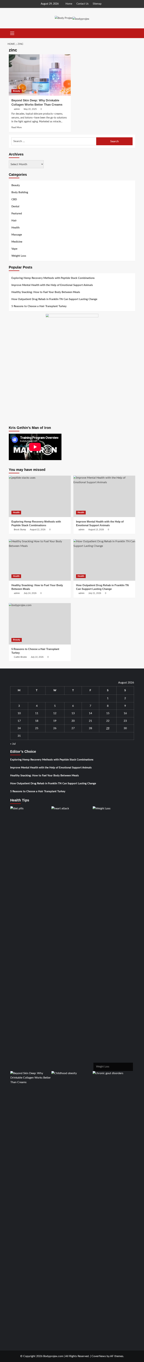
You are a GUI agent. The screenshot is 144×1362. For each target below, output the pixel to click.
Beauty (16, 91)
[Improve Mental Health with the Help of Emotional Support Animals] (104, 496)
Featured (16, 213)
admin (17, 109)
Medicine (16, 241)
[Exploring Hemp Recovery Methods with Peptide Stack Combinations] (40, 496)
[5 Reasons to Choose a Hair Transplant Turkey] (40, 624)
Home (69, 4)
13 (73, 713)
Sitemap (97, 4)
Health (15, 227)
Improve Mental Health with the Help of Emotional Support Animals (52, 285)
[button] (12, 32)
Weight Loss (18, 256)
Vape (14, 249)
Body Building (19, 192)
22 (107, 720)
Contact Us (82, 4)
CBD (14, 199)
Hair (14, 220)
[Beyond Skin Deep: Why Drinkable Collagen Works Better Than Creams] (40, 75)
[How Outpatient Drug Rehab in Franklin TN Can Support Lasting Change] (104, 560)
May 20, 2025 (30, 109)
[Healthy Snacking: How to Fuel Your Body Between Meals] (40, 560)
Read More (16, 127)
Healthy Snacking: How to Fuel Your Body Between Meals (45, 292)
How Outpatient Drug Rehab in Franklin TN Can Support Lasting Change (54, 299)
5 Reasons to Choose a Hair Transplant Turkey (39, 306)
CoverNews (98, 1356)
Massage (16, 234)
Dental (15, 206)
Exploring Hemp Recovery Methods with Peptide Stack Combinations (53, 278)
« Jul (13, 743)
